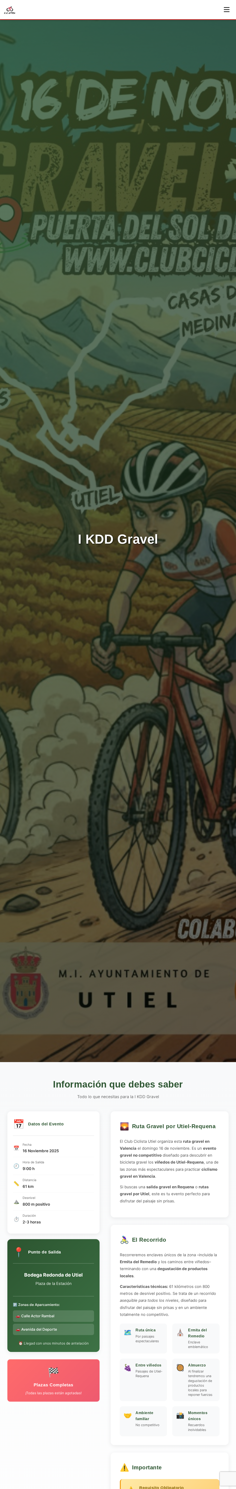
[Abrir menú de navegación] (226, 9)
